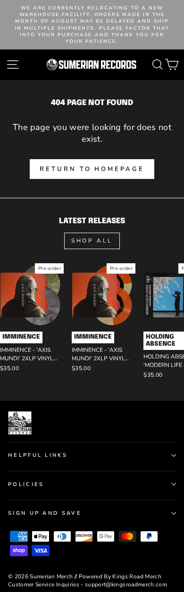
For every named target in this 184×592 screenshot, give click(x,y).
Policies (26, 484)
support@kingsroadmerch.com (126, 584)
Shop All (92, 240)
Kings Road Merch (136, 576)
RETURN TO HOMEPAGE (92, 169)
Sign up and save (45, 513)
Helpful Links (37, 455)
